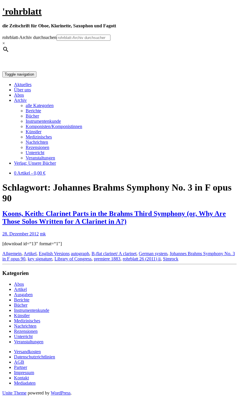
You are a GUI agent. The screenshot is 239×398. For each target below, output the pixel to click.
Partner (20, 367)
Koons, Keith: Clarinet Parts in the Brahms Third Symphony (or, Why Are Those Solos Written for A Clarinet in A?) (114, 217)
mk (43, 233)
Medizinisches (39, 136)
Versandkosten (27, 351)
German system (153, 253)
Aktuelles (22, 84)
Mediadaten (25, 383)
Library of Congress (73, 258)
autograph (80, 253)
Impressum (24, 372)
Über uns (22, 89)
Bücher (32, 115)
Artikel (30, 253)
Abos (19, 95)
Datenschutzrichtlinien (34, 356)
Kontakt (21, 377)
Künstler (33, 131)
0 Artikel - (29, 172)
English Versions (54, 253)
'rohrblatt (22, 11)
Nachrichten (37, 142)
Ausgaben (23, 294)
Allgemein (12, 253)
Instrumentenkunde (43, 121)
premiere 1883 (107, 258)
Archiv (20, 100)
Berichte (33, 110)
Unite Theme (14, 392)
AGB (19, 362)
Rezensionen (37, 147)
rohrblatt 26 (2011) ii (142, 258)
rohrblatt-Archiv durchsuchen (29, 37)
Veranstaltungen (40, 157)
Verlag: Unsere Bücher (35, 163)
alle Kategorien (40, 105)
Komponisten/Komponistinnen (54, 126)
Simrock (170, 258)
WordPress (61, 392)
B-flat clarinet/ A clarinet (114, 253)
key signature (40, 258)
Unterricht (35, 152)
